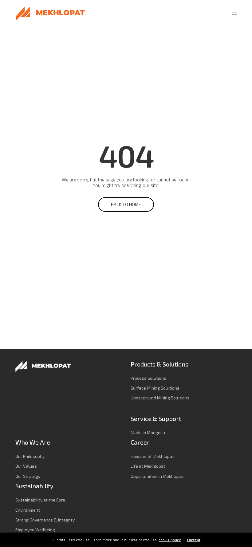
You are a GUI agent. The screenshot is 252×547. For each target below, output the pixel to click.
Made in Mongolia (148, 432)
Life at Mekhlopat (148, 466)
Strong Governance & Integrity (45, 519)
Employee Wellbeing (35, 529)
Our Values (26, 466)
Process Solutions (148, 378)
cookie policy (170, 539)
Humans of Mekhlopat (152, 456)
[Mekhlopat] (50, 14)
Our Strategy (27, 476)
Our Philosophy (30, 456)
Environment (27, 510)
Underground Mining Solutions (160, 397)
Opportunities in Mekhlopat (157, 476)
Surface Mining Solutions (155, 387)
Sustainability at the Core (40, 499)
